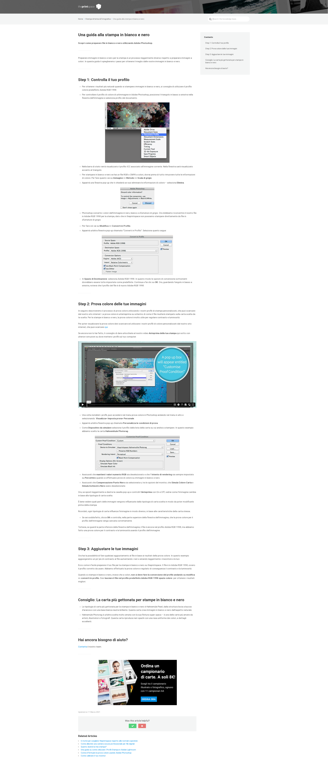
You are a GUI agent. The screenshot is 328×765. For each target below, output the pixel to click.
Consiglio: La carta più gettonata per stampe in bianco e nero (224, 61)
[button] (132, 726)
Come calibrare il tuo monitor (93, 756)
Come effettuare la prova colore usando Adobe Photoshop (106, 753)
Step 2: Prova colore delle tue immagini (221, 49)
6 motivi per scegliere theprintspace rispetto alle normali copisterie (109, 741)
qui (106, 327)
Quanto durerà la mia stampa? (94, 747)
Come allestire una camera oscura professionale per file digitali (108, 744)
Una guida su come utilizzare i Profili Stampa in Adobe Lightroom (108, 750)
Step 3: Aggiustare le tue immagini (219, 54)
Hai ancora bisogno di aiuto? (216, 68)
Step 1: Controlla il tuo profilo (217, 43)
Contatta (82, 646)
